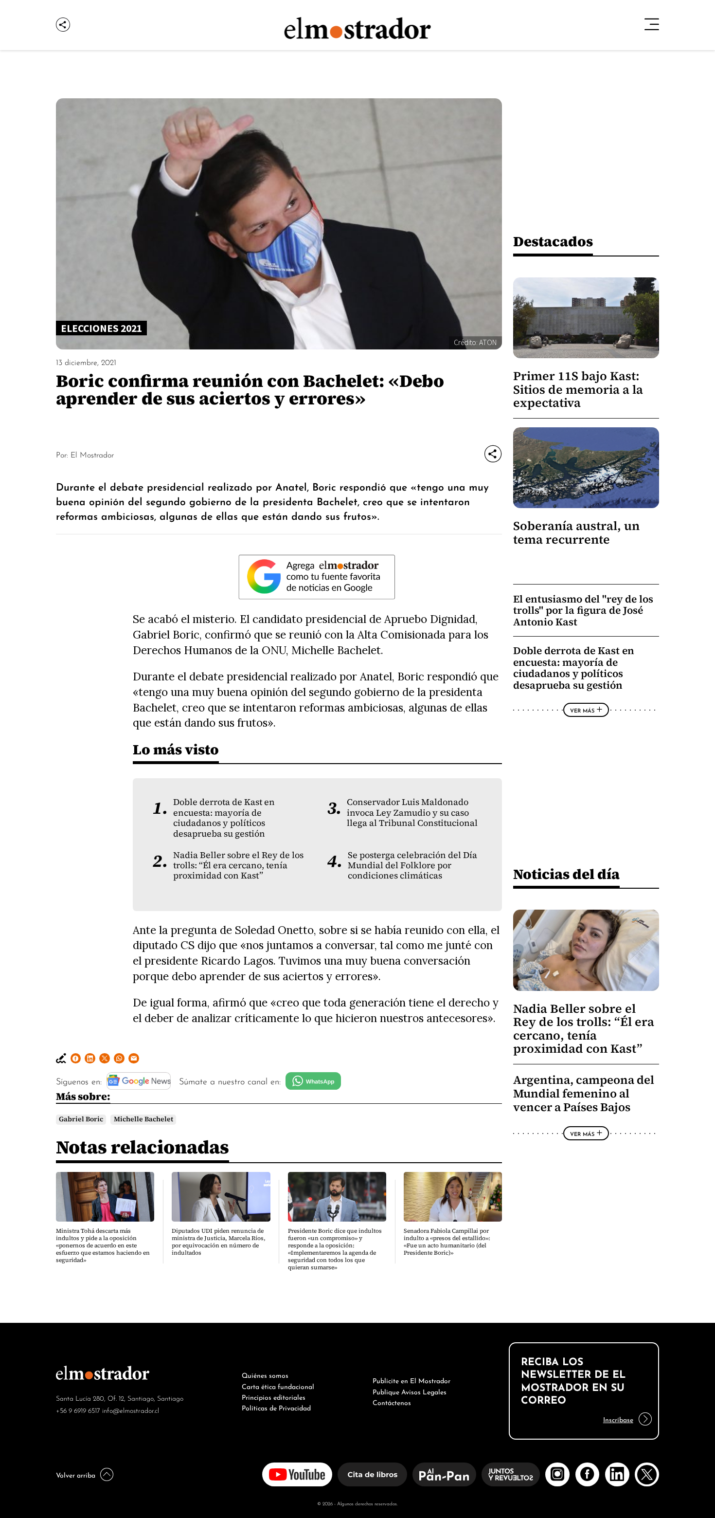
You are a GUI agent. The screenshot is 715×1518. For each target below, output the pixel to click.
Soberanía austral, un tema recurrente (576, 532)
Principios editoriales (273, 1396)
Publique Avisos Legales (410, 1391)
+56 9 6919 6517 (78, 1409)
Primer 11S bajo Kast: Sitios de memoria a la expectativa (578, 389)
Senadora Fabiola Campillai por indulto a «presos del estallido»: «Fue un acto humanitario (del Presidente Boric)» (447, 1242)
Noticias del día (566, 873)
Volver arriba (75, 1474)
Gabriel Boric (81, 1119)
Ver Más (582, 710)
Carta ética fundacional (278, 1385)
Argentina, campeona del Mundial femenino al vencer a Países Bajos (583, 1093)
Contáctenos (392, 1402)
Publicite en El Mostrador (411, 1380)
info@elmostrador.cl (130, 1409)
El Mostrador (92, 454)
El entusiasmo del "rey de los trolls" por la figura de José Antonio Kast (583, 610)
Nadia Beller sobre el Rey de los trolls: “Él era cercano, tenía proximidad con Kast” (238, 865)
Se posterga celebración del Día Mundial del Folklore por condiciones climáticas (412, 865)
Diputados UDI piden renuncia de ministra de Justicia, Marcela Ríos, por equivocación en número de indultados (219, 1242)
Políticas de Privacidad (276, 1407)
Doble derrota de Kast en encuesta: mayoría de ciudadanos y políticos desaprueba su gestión (224, 817)
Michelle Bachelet (143, 1119)
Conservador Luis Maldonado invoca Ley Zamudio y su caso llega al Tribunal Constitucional (412, 812)
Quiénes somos (265, 1374)
